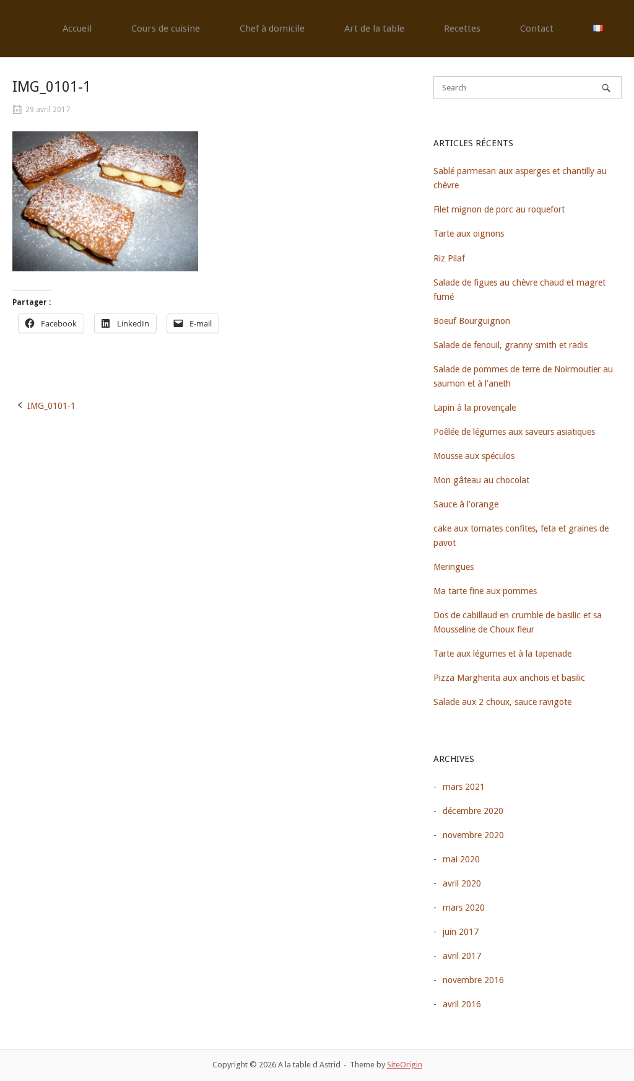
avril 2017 (462, 956)
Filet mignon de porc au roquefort (499, 209)
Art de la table (374, 28)
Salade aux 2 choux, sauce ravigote (502, 702)
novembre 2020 (473, 835)
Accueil (77, 28)
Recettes (462, 28)
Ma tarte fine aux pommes (485, 591)
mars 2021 (464, 787)
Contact (537, 28)
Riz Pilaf (449, 258)
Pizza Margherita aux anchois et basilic (509, 678)
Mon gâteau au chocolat (481, 480)
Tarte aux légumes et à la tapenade (502, 654)
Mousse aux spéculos (474, 456)
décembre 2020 (473, 811)
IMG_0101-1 (51, 406)
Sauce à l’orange (465, 504)
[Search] (606, 87)
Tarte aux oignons (468, 234)
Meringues (453, 567)
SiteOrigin (404, 1064)
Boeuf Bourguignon (471, 321)
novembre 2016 (473, 980)
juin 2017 (461, 932)
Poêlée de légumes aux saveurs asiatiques (514, 432)
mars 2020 (464, 908)
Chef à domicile (272, 28)
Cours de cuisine (165, 28)
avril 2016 (462, 1004)
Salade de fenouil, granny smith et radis (510, 345)
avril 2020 (462, 883)
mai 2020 (461, 859)
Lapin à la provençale (474, 408)
